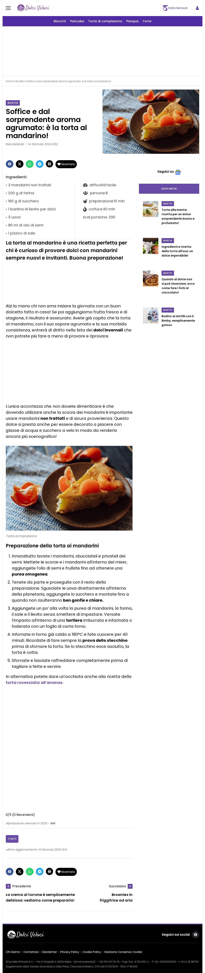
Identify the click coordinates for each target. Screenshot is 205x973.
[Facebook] (9, 164)
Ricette (19, 81)
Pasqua (132, 21)
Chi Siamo (13, 952)
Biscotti (60, 21)
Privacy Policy (69, 952)
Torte (147, 21)
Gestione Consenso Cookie (123, 952)
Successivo (117, 886)
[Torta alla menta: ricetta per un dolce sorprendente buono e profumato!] (150, 217)
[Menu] (10, 8)
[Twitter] (19, 164)
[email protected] (84, 961)
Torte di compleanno (105, 21)
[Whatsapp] (29, 164)
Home (9, 81)
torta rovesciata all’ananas (34, 682)
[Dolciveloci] (33, 8)
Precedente (21, 886)
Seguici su (165, 171)
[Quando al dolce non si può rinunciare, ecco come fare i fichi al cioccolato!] (150, 286)
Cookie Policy (91, 952)
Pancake (77, 21)
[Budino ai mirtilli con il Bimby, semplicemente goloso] (150, 321)
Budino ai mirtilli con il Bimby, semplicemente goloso (178, 320)
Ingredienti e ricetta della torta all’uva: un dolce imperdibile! (177, 251)
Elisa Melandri (15, 144)
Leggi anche (169, 188)
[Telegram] (39, 164)
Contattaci (31, 952)
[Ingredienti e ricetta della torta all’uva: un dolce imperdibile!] (150, 252)
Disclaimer (49, 952)
